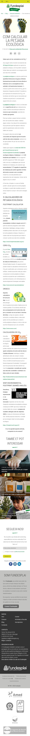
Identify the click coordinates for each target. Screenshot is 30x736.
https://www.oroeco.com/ (10, 328)
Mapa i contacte (6, 640)
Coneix (17, 616)
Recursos (25, 49)
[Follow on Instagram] (15, 564)
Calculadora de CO (12, 332)
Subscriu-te (7, 556)
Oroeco (6, 289)
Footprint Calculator (13, 204)
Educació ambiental (15, 13)
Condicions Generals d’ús (8, 676)
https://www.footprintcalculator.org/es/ (13, 241)
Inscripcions (19, 622)
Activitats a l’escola (21, 619)
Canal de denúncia (14, 681)
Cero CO (7, 245)
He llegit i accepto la (14, 551)
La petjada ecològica (8, 76)
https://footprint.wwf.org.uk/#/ (11, 425)
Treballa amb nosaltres (20, 678)
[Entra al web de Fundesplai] (15, 670)
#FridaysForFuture (8, 65)
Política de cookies (7, 678)
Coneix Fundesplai (11, 606)
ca (7, 1)
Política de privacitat (21, 676)
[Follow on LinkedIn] (19, 564)
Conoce (4, 619)
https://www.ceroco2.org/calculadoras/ (13, 285)
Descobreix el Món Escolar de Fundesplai (14, 659)
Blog (6, 13)
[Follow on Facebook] (11, 564)
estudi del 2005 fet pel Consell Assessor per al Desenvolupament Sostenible (14, 150)
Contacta (4, 625)
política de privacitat (19, 551)
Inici (2, 13)
